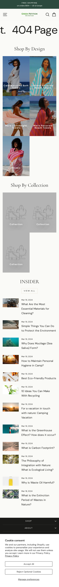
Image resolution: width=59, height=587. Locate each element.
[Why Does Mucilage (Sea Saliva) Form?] (11, 342)
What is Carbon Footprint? (38, 448)
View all (29, 291)
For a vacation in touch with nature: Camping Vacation (35, 413)
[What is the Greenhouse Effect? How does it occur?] (11, 429)
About (29, 528)
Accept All (29, 564)
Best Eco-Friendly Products (38, 378)
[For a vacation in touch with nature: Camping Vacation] (11, 407)
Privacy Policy (12, 555)
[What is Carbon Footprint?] (11, 446)
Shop (28, 521)
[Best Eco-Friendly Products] (11, 376)
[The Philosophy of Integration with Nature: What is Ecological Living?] (11, 459)
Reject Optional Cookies (29, 571)
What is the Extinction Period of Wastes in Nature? (35, 500)
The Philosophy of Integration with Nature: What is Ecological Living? (37, 465)
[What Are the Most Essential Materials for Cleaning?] (11, 302)
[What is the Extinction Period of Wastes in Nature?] (11, 494)
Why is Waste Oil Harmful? (37, 482)
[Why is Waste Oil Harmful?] (11, 481)
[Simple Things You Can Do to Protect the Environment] (11, 324)
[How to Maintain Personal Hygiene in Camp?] (11, 359)
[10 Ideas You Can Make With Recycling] (11, 389)
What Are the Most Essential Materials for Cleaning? (35, 308)
